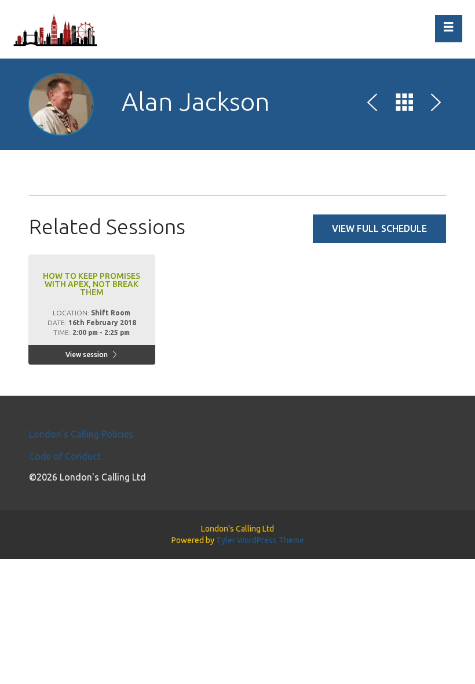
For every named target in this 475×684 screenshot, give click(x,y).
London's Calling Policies (81, 434)
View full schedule (379, 228)
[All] (404, 104)
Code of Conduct (65, 456)
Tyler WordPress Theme (260, 540)
